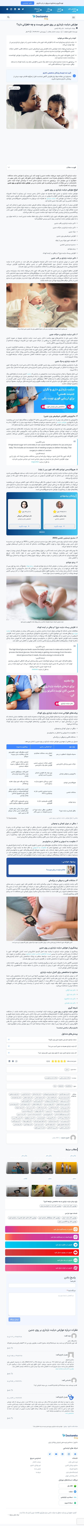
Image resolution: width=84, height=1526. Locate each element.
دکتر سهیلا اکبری (28, 1124)
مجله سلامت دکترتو (73, 1426)
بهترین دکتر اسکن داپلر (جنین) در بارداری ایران (22, 1218)
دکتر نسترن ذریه (31, 1107)
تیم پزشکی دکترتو (35, 1465)
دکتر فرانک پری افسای (63, 1118)
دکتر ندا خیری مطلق (40, 1128)
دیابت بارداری (51, 198)
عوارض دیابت (61, 422)
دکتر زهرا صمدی (14, 1104)
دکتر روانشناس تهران (71, 1476)
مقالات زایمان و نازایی (65, 1078)
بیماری (67, 1069)
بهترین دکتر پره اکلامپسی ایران (67, 1221)
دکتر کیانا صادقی (37, 1094)
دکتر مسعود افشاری (64, 1094)
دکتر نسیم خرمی (39, 1124)
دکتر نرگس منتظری (64, 1128)
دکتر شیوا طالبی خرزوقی (24, 516)
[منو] (75, 17)
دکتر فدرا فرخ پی (25, 1094)
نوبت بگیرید (58, 526)
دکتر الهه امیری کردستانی (40, 1121)
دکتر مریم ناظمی (16, 1121)
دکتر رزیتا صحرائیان (53, 1121)
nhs (55, 1086)
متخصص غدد (69, 1413)
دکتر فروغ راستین (48, 1114)
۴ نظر (27, 32)
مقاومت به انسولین (39, 847)
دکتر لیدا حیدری (21, 1114)
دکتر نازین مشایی (38, 1101)
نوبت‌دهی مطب (73, 1462)
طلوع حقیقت (65, 1138)
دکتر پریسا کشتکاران (52, 1128)
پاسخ (8, 1348)
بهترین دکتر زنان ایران (70, 1206)
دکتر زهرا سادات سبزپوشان (51, 1101)
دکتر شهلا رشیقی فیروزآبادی (50, 1094)
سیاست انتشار (37, 1462)
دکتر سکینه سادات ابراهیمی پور (61, 1111)
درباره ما (38, 1472)
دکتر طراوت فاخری (50, 1124)
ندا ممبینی (48, 1111)
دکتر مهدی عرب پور (49, 1104)
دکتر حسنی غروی (65, 1101)
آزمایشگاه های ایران (72, 1472)
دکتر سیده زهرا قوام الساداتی (62, 1114)
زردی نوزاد (29, 566)
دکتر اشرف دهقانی (27, 1097)
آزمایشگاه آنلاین (37, 10)
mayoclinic (35, 462)
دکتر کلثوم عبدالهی (26, 1101)
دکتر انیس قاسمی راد (17, 1118)
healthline (69, 1086)
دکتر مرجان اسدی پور (64, 1097)
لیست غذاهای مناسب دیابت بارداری (38, 954)
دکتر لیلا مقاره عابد (16, 1097)
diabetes (35, 669)
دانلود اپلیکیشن (27, 3)
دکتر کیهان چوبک (27, 1121)
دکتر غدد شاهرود (70, 998)
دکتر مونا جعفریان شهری (63, 1124)
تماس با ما (37, 1469)
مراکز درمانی (48, 10)
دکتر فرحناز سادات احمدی (34, 1114)
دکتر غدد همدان (70, 1003)
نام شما (73, 1281)
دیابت (29, 374)
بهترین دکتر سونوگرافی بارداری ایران (49, 1218)
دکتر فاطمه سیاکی (51, 1097)
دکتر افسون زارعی (51, 1118)
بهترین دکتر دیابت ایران (69, 1218)
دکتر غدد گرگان (71, 990)
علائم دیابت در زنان (58, 870)
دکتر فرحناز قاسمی (53, 1107)
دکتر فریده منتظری (14, 1094)
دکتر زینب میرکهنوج (30, 1118)
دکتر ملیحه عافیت (41, 1107)
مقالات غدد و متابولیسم (51, 1078)
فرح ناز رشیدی (40, 1118)
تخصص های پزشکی (72, 10)
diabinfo (61, 1086)
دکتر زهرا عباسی (18, 1124)
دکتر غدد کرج (71, 994)
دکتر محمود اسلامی (40, 1097)
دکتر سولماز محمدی (27, 1111)
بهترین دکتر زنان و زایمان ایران (65, 1369)
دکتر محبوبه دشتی (25, 1104)
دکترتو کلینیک (59, 10)
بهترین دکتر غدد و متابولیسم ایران (50, 1206)
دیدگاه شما (71, 1290)
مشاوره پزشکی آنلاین (71, 1465)
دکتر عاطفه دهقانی (37, 1104)
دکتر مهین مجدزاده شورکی (62, 1104)
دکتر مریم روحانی (65, 1107)
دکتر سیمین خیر (65, 1121)
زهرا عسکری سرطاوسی (59, 516)
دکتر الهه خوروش (39, 1111)
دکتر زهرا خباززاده (20, 1107)
